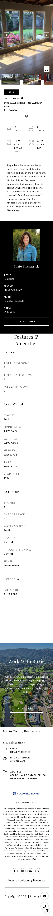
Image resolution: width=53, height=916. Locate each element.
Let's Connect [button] (26, 708)
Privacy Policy (39, 896)
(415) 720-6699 (13, 289)
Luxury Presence (34, 880)
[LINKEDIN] (30, 871)
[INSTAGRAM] (22, 871)
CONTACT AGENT (26, 321)
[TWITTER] (38, 871)
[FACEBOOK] (15, 871)
